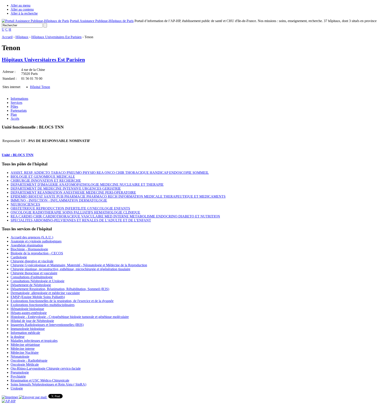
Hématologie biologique (27, 309)
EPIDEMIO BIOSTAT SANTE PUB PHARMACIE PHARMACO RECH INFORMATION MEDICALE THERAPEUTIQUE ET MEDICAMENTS (118, 196)
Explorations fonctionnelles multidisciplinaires (43, 305)
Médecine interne (23, 348)
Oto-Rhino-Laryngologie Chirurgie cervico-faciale (46, 368)
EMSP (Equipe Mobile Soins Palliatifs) (38, 297)
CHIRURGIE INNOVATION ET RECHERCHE (46, 180)
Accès (15, 118)
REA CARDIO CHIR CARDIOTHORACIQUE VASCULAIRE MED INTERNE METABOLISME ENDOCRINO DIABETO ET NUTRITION (115, 216)
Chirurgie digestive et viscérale (32, 261)
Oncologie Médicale (25, 364)
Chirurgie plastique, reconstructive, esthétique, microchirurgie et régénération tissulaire (70, 269)
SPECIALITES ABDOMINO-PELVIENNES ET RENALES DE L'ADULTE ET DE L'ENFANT (81, 220)
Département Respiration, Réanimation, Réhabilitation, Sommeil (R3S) (60, 289)
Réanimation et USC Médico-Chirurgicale (40, 380)
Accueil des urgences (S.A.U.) (32, 237)
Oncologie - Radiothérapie (29, 360)
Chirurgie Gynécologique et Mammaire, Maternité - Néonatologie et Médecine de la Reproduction (79, 265)
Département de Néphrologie (31, 285)
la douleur (17, 337)
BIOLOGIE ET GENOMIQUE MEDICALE (43, 176)
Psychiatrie (18, 376)
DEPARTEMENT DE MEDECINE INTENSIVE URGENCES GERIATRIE (66, 188)
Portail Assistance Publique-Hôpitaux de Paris (102, 21)
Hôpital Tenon (40, 87)
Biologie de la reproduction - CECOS (37, 253)
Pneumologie (20, 372)
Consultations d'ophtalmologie (32, 277)
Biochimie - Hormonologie (29, 249)
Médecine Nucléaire (25, 352)
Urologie (17, 388)
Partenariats (19, 110)
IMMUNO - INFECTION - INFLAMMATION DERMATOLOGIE (59, 200)
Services (16, 102)
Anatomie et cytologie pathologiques (36, 241)
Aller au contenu (22, 9)
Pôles (14, 106)
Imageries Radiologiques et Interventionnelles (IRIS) (47, 325)
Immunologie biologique (28, 329)
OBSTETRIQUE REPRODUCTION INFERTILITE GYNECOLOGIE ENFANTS (70, 208)
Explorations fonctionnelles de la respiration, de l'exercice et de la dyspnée (62, 301)
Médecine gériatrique (25, 344)
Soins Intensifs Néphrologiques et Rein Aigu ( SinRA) (48, 384)
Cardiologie (19, 257)
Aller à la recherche (24, 13)
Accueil (7, 37)
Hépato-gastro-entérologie (29, 313)
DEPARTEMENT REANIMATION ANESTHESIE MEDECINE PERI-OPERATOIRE (73, 192)
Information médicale (25, 333)
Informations (19, 98)
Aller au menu (20, 5)
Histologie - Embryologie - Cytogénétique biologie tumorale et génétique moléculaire (70, 317)
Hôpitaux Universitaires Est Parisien (56, 37)
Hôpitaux (21, 37)
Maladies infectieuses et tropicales (34, 341)
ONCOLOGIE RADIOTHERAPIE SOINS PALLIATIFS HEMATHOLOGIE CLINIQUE (75, 212)
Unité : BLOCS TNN (18, 155)
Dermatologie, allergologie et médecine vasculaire (45, 293)
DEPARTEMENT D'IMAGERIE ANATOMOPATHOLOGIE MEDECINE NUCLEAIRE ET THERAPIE (87, 184)
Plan (14, 114)
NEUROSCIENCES (25, 204)
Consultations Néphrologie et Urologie (37, 281)
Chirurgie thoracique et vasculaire (34, 273)
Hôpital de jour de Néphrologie (32, 321)
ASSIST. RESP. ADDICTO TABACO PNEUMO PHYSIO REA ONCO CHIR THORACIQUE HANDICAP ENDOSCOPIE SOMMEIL (110, 172)
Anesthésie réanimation (27, 245)
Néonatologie (20, 356)
